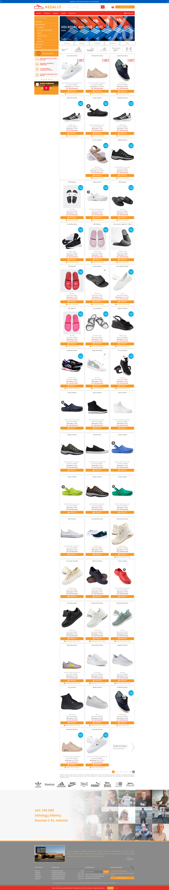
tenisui (39, 38)
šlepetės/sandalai (42, 36)
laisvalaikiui (40, 27)
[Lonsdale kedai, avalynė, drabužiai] (108, 789)
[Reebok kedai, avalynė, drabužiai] (50, 789)
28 (130, 772)
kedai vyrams (56, 883)
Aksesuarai (38, 47)
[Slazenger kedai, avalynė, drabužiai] (130, 789)
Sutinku (110, 888)
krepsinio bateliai (97, 883)
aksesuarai (72, 13)
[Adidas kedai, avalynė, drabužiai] (61, 789)
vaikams (55, 13)
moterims (47, 13)
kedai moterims (65, 883)
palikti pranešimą (122, 878)
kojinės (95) (40, 41)
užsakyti (106, 871)
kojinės (63, 13)
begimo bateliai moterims (109, 883)
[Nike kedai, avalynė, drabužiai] (73, 789)
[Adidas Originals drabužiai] (38, 789)
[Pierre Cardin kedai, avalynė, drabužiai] (119, 789)
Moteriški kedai (40, 24)
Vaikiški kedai (39, 44)
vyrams (38, 13)
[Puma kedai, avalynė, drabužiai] (96, 789)
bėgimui (39, 33)
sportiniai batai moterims (76, 883)
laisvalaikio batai (88, 883)
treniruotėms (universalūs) (44, 30)
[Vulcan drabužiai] (84, 789)
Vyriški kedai (38, 21)
